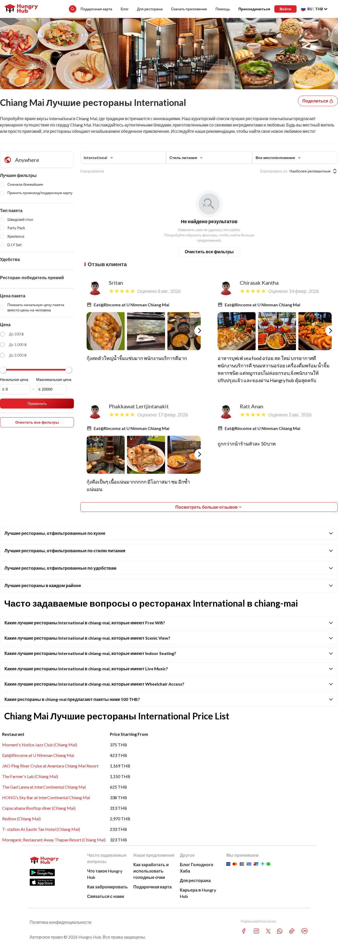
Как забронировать (107, 886)
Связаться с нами (105, 896)
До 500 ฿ (16, 334)
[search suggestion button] (72, 9)
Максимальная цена (53, 379)
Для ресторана (150, 9)
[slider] (3, 370)
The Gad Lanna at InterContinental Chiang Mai (44, 786)
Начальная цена (14, 379)
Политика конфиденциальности (60, 922)
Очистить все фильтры (209, 251)
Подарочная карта (96, 9)
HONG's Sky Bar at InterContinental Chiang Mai (46, 797)
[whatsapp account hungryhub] (279, 931)
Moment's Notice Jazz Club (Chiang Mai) (39, 744)
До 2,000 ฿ (18, 355)
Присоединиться (254, 9)
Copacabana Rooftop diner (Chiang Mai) (39, 808)
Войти (285, 9)
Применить (37, 403)
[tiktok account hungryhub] (292, 931)
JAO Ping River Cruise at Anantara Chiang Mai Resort (50, 765)
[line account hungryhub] (304, 931)
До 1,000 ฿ (18, 344)
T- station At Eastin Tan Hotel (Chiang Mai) (41, 829)
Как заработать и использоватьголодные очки (151, 871)
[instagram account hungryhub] (256, 931)
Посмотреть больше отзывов (206, 506)
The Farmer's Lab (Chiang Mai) (30, 776)
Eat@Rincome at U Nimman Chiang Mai (38, 755)
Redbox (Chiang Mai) (21, 818)
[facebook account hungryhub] (244, 931)
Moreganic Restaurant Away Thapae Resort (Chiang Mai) (54, 839)
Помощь (222, 9)
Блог (125, 9)
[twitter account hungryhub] (268, 931)
